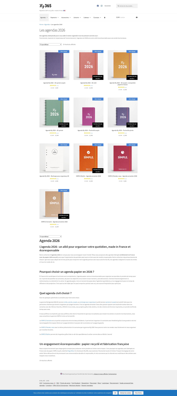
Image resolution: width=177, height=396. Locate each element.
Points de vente (65, 383)
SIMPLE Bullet (45, 334)
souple (75, 302)
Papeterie (54, 17)
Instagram (101, 6)
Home (41, 24)
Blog (99, 383)
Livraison (49, 385)
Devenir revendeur (87, 385)
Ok (115, 393)
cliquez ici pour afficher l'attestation (105, 374)
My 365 (45, 6)
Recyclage (93, 383)
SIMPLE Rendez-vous (47, 327)
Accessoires (65, 17)
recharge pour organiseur (88, 302)
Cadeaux (86, 17)
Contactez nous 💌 (49, 383)
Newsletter (108, 6)
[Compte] (104, 17)
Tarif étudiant (76, 383)
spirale (70, 302)
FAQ (58, 383)
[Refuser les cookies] (175, 393)
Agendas (43, 17)
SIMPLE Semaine (46, 320)
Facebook (98, 6)
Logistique (105, 383)
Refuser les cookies (125, 393)
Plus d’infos (138, 393)
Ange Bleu (71, 351)
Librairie (76, 17)
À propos (96, 17)
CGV (40, 383)
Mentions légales (74, 385)
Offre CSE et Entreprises (60, 385)
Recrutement (114, 383)
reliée (65, 302)
